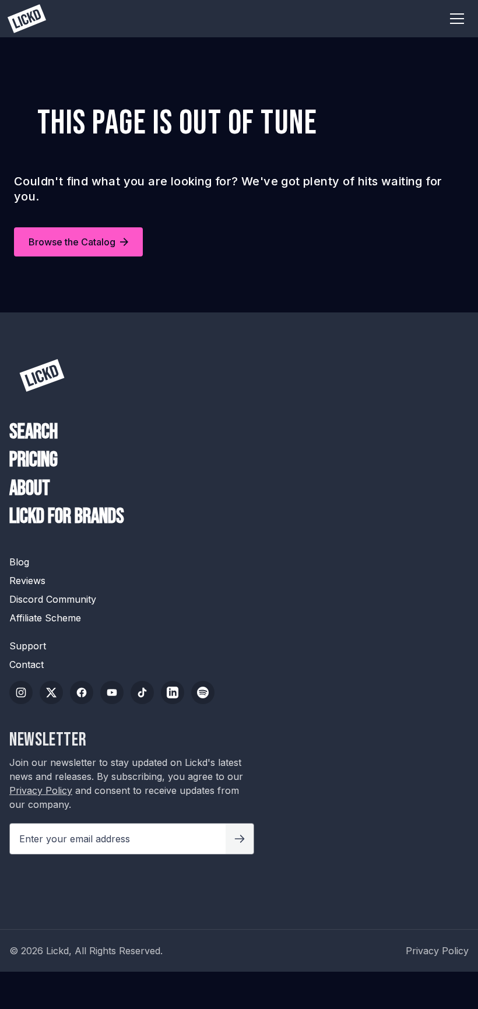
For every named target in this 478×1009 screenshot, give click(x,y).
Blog (19, 562)
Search (33, 432)
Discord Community (52, 599)
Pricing (33, 460)
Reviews (27, 580)
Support (27, 646)
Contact (26, 664)
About (29, 489)
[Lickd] (42, 375)
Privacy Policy (40, 790)
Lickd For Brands (66, 517)
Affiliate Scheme (45, 618)
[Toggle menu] (457, 18)
